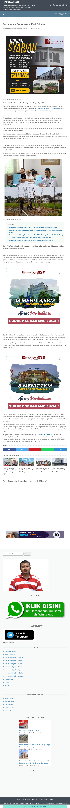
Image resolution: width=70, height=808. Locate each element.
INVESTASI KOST (10, 654)
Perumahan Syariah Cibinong (14, 667)
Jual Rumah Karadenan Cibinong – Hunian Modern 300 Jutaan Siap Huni (30, 238)
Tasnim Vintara (9, 698)
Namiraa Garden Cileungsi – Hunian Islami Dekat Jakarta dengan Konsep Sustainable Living (36, 235)
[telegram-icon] (60, 5)
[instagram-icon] (54, 5)
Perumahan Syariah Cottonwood (48, 109)
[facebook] (9, 449)
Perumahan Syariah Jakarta (14, 673)
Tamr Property (9, 702)
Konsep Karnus (9, 708)
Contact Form (26, 799)
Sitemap (51, 799)
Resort (7, 682)
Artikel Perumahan (10, 651)
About (18, 799)
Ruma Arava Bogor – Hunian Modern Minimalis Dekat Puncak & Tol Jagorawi (31, 240)
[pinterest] (35, 449)
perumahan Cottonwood (45, 435)
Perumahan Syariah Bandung (14, 657)
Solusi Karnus (9, 705)
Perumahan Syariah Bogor (13, 664)
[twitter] (22, 449)
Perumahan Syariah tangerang (14, 676)
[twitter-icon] (50, 5)
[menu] (5, 14)
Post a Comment (35, 28)
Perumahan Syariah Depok (13, 670)
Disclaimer (34, 799)
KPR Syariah (11, 2)
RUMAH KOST (9, 679)
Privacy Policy (43, 799)
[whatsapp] (47, 449)
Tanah (7, 685)
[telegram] (60, 449)
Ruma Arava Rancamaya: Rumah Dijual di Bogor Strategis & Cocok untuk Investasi (33, 227)
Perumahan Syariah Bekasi (13, 661)
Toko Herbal (8, 711)
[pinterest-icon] (66, 5)
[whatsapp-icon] (63, 5)
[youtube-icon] (57, 5)
